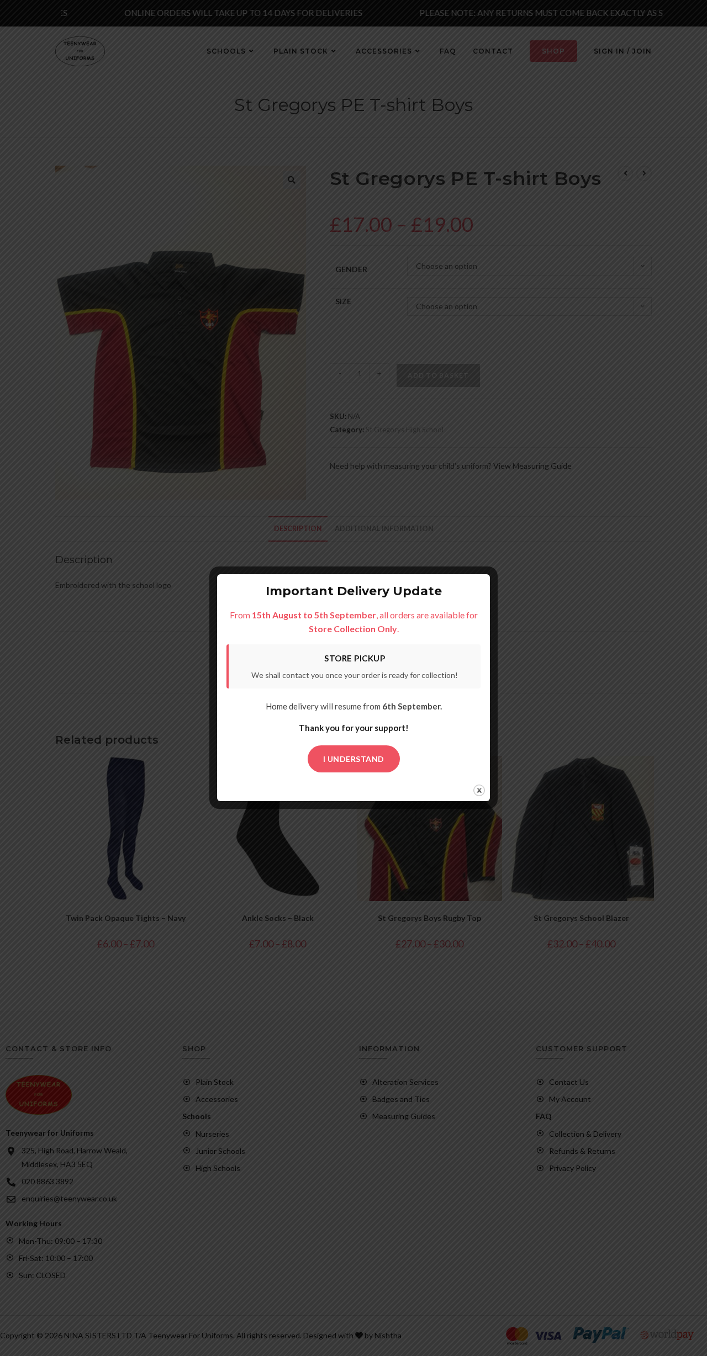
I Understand (353, 759)
